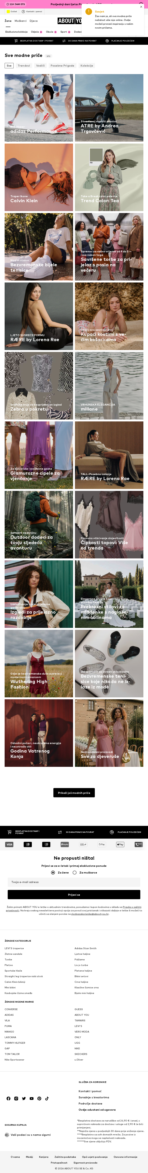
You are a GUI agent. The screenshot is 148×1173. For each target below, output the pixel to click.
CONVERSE (11, 1009)
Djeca (34, 20)
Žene (8, 20)
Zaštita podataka (65, 1157)
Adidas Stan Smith (86, 948)
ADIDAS (9, 1014)
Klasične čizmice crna (87, 987)
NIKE (77, 1048)
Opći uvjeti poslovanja (95, 1157)
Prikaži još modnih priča (74, 792)
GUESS (79, 1009)
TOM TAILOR (12, 1054)
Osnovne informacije (125, 1157)
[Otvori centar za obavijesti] (125, 21)
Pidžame (80, 959)
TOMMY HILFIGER (15, 1042)
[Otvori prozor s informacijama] (141, 4)
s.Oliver (79, 1059)
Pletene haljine (83, 970)
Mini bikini (10, 987)
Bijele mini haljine (84, 993)
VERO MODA (82, 1031)
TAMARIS (80, 1020)
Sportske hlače (13, 970)
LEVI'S (78, 1026)
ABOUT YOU (82, 1014)
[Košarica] (141, 21)
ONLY (78, 1037)
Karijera (43, 1157)
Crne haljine (81, 981)
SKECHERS (81, 1054)
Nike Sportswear (14, 1059)
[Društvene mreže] (8, 1098)
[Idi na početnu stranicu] (25, 1084)
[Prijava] (116, 21)
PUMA (8, 1026)
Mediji (29, 1157)
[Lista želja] (133, 21)
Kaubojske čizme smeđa (18, 993)
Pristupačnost (59, 1162)
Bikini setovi (81, 976)
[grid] (74, 421)
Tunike (8, 959)
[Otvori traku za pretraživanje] (139, 32)
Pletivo (9, 965)
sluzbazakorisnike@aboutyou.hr (89, 914)
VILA (7, 1020)
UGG (77, 1042)
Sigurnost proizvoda (85, 1162)
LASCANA (10, 1037)
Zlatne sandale (13, 953)
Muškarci (21, 20)
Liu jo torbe (81, 965)
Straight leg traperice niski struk (24, 976)
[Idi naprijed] (132, 32)
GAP (7, 1048)
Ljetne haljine (82, 953)
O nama (15, 1157)
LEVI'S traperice (14, 948)
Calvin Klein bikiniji (15, 981)
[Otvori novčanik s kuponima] (108, 21)
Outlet (14, 11)
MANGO (9, 1031)
